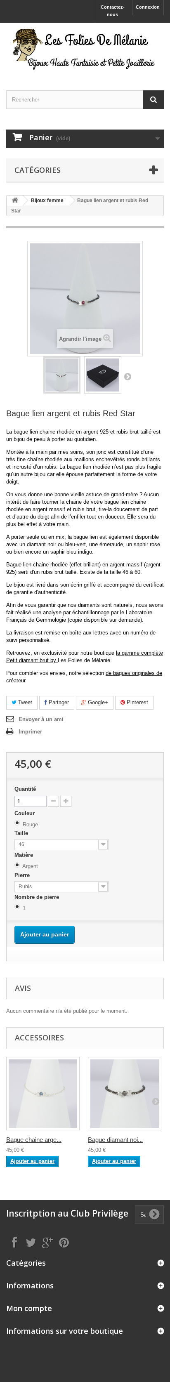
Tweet (24, 702)
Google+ (97, 702)
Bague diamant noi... (115, 1139)
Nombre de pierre (37, 897)
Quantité (25, 789)
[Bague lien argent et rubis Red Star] (62, 375)
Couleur (25, 813)
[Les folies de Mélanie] (85, 49)
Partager (58, 702)
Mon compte (29, 1308)
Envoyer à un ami (41, 719)
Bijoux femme (47, 200)
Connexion (148, 7)
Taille (22, 833)
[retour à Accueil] (15, 201)
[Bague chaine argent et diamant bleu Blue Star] (43, 1093)
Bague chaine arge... (33, 1139)
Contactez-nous (113, 11)
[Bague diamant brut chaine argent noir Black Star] (124, 1093)
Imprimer (30, 732)
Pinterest (136, 702)
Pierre (22, 875)
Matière (24, 855)
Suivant (127, 376)
